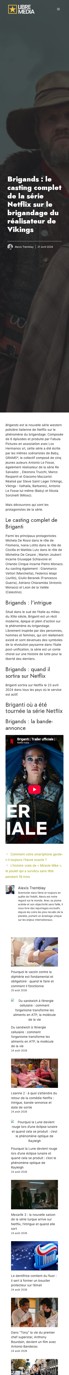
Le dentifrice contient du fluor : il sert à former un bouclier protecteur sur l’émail (34, 1280)
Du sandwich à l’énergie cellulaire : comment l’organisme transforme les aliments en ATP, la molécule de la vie (32, 1036)
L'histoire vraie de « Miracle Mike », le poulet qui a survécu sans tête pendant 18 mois (34, 871)
